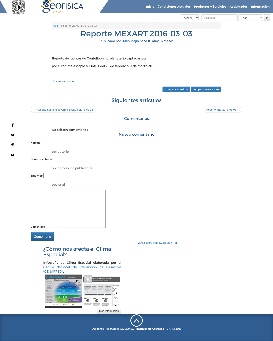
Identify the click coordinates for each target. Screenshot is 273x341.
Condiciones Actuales (174, 6)
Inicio (150, 6)
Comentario (38, 227)
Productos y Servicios (210, 6)
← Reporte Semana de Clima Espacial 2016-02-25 (63, 109)
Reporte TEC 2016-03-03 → (223, 109)
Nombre (35, 142)
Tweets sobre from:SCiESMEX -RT (156, 242)
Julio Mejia (130, 41)
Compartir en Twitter (176, 89)
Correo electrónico (42, 159)
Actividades (239, 6)
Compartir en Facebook (206, 89)
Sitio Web (37, 175)
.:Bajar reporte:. (63, 81)
